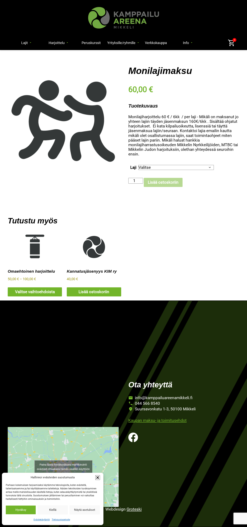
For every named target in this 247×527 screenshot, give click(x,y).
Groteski (134, 509)
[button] (98, 477)
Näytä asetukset (84, 510)
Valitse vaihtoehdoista (35, 291)
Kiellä (52, 510)
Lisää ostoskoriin (163, 182)
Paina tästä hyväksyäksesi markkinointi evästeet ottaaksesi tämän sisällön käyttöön (63, 467)
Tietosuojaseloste (61, 519)
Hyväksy (20, 510)
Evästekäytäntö (42, 519)
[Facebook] (133, 437)
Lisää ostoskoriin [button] (94, 291)
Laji (133, 167)
